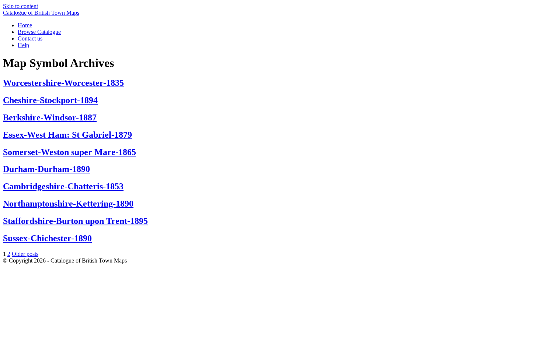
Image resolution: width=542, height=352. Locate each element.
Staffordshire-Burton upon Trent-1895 (75, 221)
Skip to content (20, 6)
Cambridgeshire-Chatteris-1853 (63, 186)
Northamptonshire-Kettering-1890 (68, 203)
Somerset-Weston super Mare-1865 (69, 152)
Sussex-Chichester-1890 (47, 238)
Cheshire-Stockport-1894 (50, 100)
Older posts (25, 254)
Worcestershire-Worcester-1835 (63, 83)
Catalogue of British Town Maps (41, 13)
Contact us (30, 38)
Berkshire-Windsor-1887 (50, 117)
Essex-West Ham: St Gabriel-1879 (67, 135)
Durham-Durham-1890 (46, 169)
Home (25, 25)
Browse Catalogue (39, 32)
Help (23, 45)
